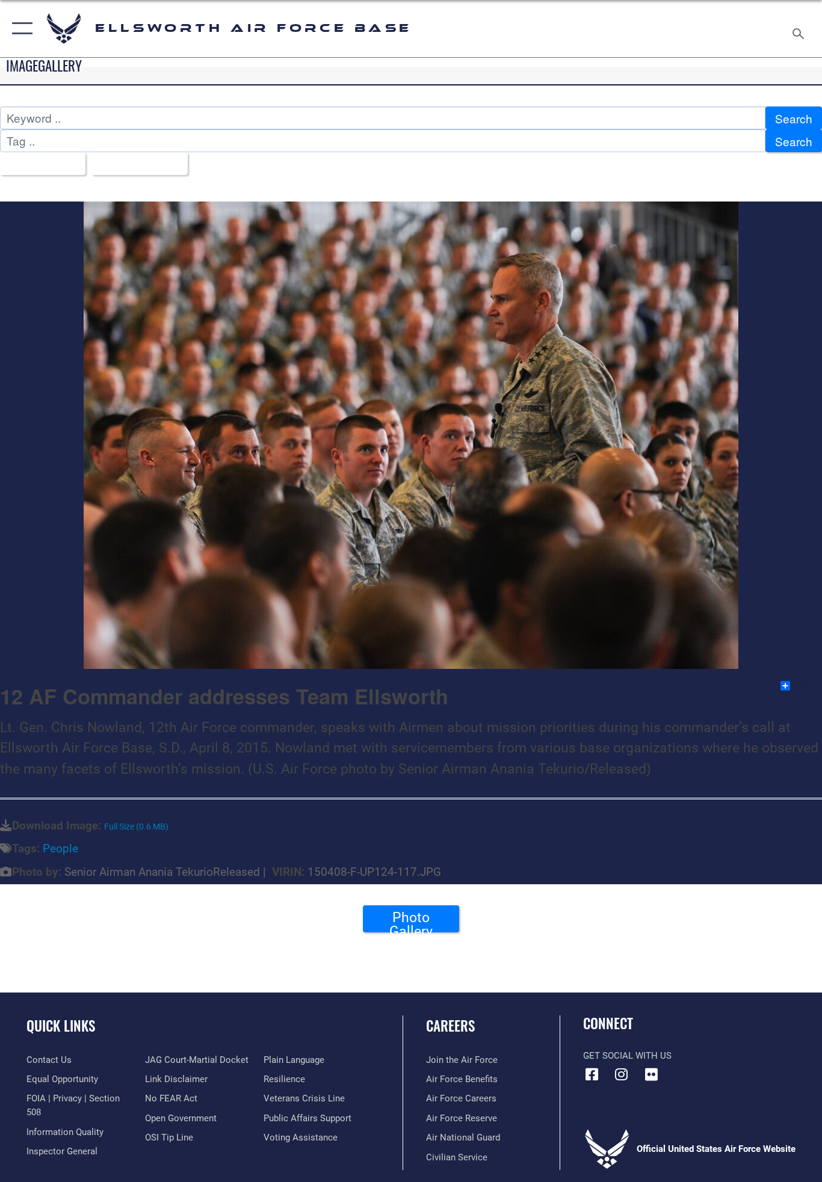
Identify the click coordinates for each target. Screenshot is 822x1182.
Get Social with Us (627, 1055)
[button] (19, 28)
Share (807, 686)
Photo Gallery (411, 921)
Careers (450, 1025)
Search (793, 118)
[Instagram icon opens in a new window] (622, 1074)
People (60, 848)
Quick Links (60, 1025)
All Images (38, 164)
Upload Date (135, 164)
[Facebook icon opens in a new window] (592, 1074)
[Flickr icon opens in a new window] (651, 1074)
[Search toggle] (800, 28)
